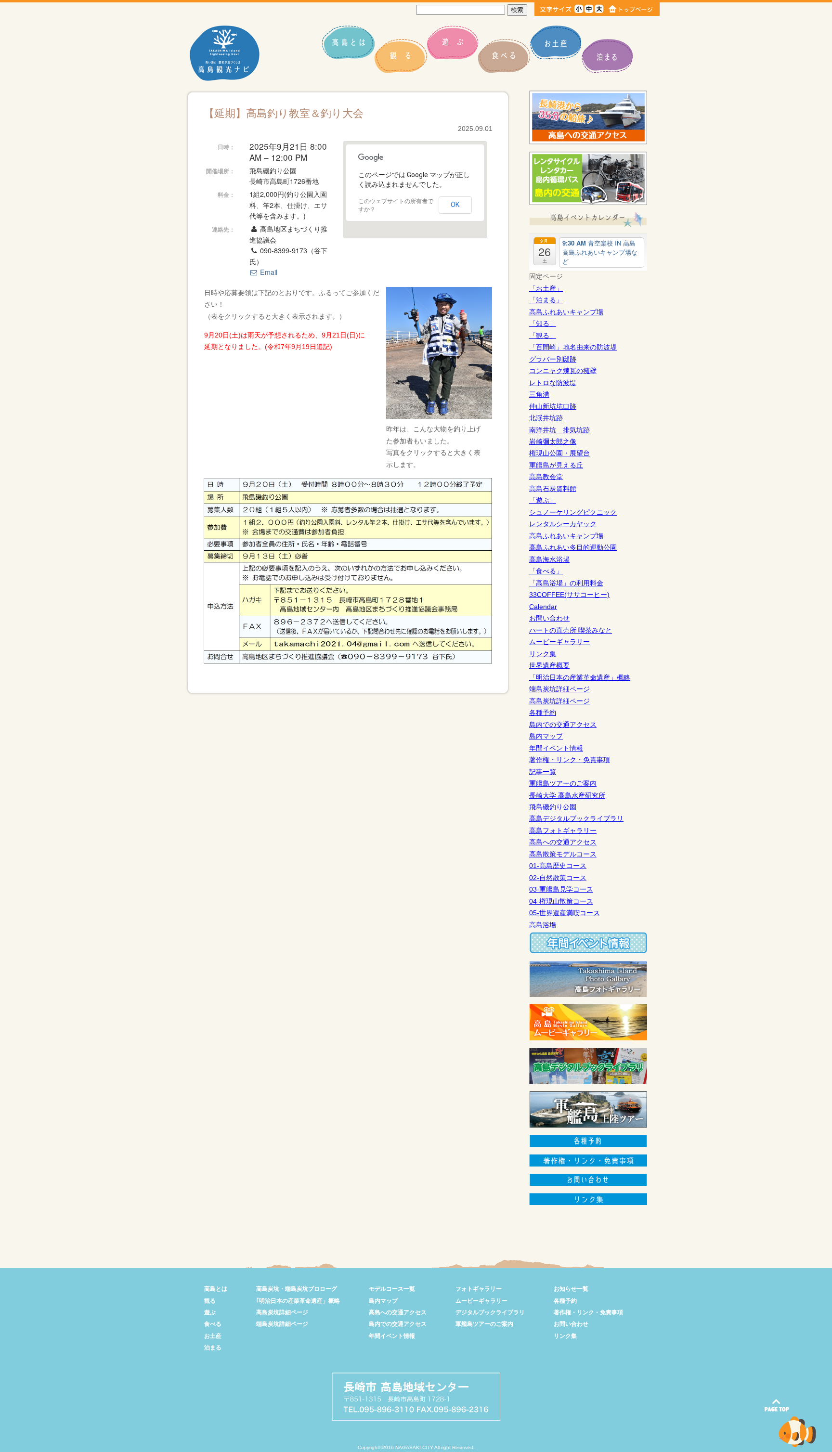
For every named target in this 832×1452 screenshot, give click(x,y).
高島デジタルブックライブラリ (576, 818)
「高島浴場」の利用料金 (566, 583)
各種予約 (542, 712)
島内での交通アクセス (563, 724)
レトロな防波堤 (552, 383)
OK (455, 204)
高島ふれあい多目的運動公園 (573, 547)
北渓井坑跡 (546, 418)
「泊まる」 (546, 300)
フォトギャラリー (478, 1288)
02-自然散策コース (557, 878)
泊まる (212, 1347)
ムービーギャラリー (559, 642)
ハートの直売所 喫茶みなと (570, 630)
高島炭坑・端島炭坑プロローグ (296, 1288)
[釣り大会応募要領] (348, 661)
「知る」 (542, 323)
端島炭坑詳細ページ (559, 689)
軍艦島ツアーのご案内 (563, 783)
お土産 (212, 1336)
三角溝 (539, 394)
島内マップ (546, 736)
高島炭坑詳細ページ (559, 701)
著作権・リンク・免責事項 (569, 760)
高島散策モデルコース (563, 854)
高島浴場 (542, 925)
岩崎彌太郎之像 (552, 441)
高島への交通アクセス (563, 842)
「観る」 (542, 335)
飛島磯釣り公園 (552, 807)
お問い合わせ (549, 618)
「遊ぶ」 (542, 500)
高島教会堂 (546, 476)
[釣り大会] (439, 416)
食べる (212, 1324)
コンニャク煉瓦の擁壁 (563, 371)
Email (267, 272)
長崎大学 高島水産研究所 (567, 795)
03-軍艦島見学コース (561, 889)
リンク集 (542, 654)
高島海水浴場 (549, 559)
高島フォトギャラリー (563, 830)
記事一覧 (542, 772)
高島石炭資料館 (552, 489)
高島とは (215, 1288)
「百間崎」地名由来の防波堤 (573, 347)
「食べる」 (546, 571)
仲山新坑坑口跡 (552, 406)
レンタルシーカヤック (563, 524)
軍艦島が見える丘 (556, 465)
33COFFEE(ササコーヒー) (569, 594)
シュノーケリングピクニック (573, 512)
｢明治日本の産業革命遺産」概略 (298, 1300)
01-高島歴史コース (557, 865)
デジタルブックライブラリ (490, 1312)
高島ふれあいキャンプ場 (566, 312)
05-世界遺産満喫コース (564, 913)
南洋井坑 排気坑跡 (559, 430)
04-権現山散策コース (561, 901)
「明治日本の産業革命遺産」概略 (579, 677)
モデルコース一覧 (392, 1288)
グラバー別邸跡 (552, 359)
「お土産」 (546, 288)
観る (210, 1300)
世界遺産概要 (549, 665)
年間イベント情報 (556, 748)
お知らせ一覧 (571, 1288)
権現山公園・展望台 (559, 453)
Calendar (543, 606)
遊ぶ (210, 1312)
